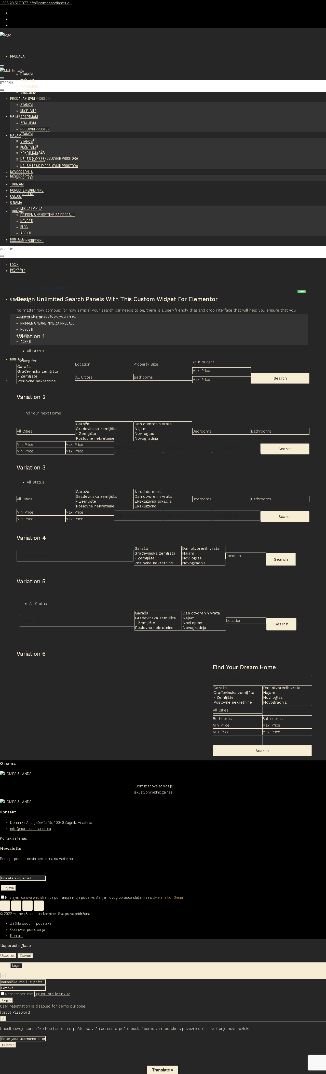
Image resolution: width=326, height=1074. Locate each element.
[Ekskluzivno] (160, 506)
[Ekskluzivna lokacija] (160, 501)
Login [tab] (16, 966)
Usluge (16, 196)
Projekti (27, 194)
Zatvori (25, 956)
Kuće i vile (28, 80)
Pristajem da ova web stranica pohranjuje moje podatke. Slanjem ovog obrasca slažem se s (94, 897)
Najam (15, 116)
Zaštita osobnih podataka (30, 923)
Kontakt (16, 239)
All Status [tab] (35, 351)
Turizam (17, 184)
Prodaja (17, 56)
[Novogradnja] (160, 438)
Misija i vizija (31, 209)
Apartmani (29, 86)
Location (82, 364)
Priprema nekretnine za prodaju (47, 215)
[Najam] (160, 428)
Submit (8, 1045)
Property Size (146, 364)
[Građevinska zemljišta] (43, 371)
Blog (24, 227)
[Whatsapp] (5, 906)
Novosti (26, 221)
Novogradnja (21, 172)
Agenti (25, 233)
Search (280, 378)
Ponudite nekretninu (27, 241)
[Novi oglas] (160, 433)
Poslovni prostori (35, 99)
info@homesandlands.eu (30, 829)
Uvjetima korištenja (168, 897)
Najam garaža (32, 160)
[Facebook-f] (16, 906)
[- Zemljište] (43, 376)
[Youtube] (39, 906)
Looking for (27, 361)
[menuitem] (14, 265)
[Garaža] (43, 366)
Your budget (203, 362)
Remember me (19, 994)
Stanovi (26, 74)
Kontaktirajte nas (13, 838)
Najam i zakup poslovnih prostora (49, 158)
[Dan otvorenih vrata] (160, 424)
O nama (16, 202)
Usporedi (8, 955)
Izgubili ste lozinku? (52, 994)
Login (6, 1000)
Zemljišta (28, 92)
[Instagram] (27, 906)
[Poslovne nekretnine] (43, 381)
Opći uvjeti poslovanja (27, 930)
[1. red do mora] (160, 491)
